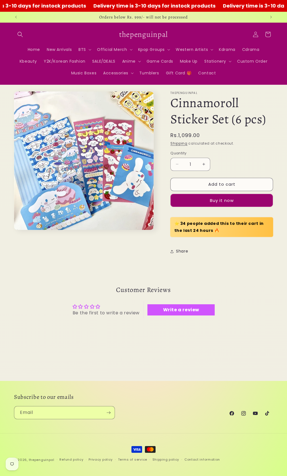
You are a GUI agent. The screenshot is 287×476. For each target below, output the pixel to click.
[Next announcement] (271, 17)
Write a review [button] (181, 310)
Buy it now (222, 200)
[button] (20, 34)
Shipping (179, 143)
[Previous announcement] (16, 17)
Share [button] (182, 251)
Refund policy (71, 459)
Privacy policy (101, 459)
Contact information (202, 459)
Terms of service (132, 459)
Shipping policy (165, 459)
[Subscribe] (108, 412)
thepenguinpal (41, 460)
